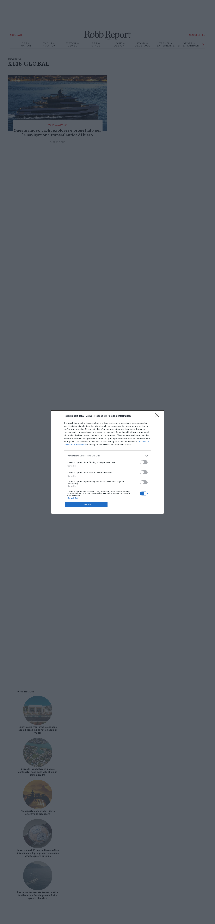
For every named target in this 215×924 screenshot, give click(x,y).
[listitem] (107, 455)
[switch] (144, 462)
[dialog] (107, 462)
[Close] (158, 416)
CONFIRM (86, 504)
